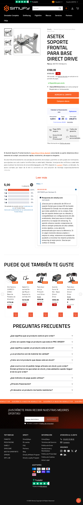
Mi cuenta (26, 442)
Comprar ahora (63, 101)
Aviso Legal (45, 460)
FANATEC (7, 439)
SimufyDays (27, 439)
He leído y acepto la (40, 423)
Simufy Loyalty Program (31, 458)
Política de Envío (47, 445)
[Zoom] (27, 41)
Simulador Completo (11, 15)
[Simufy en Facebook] (65, 451)
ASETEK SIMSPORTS (11, 452)
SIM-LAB (7, 458)
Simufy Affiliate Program (31, 455)
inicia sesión (64, 89)
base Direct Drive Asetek (40, 153)
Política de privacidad (46, 423)
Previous (2, 294)
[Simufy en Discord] (61, 455)
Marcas (48, 15)
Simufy (49, 29)
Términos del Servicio (49, 442)
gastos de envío (63, 76)
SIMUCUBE (8, 448)
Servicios (58, 15)
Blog (24, 452)
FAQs (6, 20)
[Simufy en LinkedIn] (65, 455)
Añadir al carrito (15, 314)
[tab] (56, 83)
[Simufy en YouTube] (69, 451)
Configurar (45, 314)
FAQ (24, 445)
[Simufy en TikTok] (76, 451)
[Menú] (80, 496)
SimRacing (27, 15)
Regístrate (53, 89)
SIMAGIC (7, 455)
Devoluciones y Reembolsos (47, 450)
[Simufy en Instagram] (61, 451)
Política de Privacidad (49, 454)
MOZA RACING (9, 442)
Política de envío (65, 143)
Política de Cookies (48, 457)
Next (80, 294)
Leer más (41, 177)
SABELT (7, 445)
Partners (69, 15)
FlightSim (38, 15)
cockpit (59, 165)
